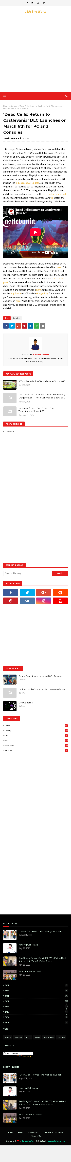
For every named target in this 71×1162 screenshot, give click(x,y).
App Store (16, 293)
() (52, 197)
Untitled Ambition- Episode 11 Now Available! (41, 689)
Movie (36, 740)
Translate (27, 1056)
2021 (36, 1011)
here (59, 267)
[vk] (27, 601)
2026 (36, 985)
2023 (36, 1001)
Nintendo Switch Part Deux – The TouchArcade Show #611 (36, 410)
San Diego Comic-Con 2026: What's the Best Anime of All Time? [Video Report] (42, 960)
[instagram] (38, 3)
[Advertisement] (35, 52)
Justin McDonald (12, 138)
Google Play (42, 293)
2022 (36, 1006)
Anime (36, 725)
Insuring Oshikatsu (28, 944)
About (20, 1132)
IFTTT (35, 735)
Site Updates (25, 702)
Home (5, 106)
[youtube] (60, 601)
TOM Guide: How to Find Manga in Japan (40, 931)
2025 (36, 990)
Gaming (13, 106)
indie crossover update (27, 182)
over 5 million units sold (54, 194)
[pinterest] (43, 3)
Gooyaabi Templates (56, 1141)
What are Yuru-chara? (30, 971)
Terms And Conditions (53, 1132)
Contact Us (36, 1136)
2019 (36, 1022)
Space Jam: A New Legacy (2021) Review (40, 676)
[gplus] (43, 592)
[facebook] (27, 3)
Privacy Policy (33, 1132)
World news (36, 745)
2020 (36, 1017)
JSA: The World (35, 11)
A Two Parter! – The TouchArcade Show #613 (42, 381)
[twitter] (32, 3)
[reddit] (60, 592)
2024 (36, 995)
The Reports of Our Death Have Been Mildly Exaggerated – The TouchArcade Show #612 (41, 396)
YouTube (35, 750)
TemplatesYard (28, 1141)
